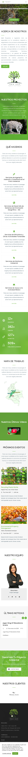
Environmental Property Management (9, 528)
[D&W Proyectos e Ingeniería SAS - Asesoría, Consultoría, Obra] (6, 2)
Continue (5, 635)
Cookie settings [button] (6, 753)
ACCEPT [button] (15, 753)
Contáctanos (14, 669)
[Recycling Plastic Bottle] (14, 476)
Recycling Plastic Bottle (9, 487)
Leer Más (5, 66)
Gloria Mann (14, 590)
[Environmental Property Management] (14, 515)
